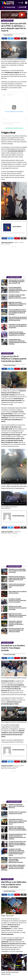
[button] (26, 3)
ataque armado (19, 765)
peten (22, 242)
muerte (17, 242)
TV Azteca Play (9, 7)
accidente (18, 531)
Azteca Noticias (8, 35)
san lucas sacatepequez (9, 768)
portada (7, 244)
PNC (3, 244)
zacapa (15, 533)
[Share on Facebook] (4, 38)
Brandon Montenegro (9, 365)
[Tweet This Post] (11, 38)
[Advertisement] (14, 261)
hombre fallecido (7, 767)
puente (10, 533)
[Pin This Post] (17, 38)
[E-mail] (4, 236)
